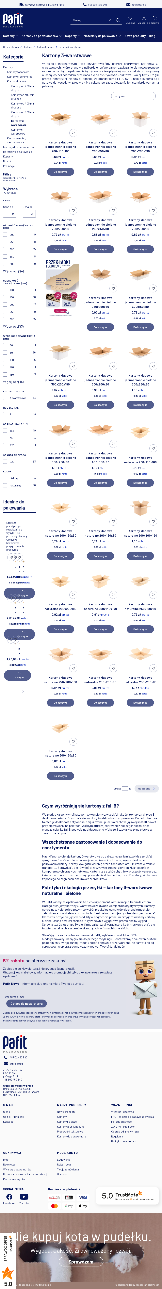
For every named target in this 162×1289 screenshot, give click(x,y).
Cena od (8, 206)
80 (11, 352)
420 (12, 445)
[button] (117, 20)
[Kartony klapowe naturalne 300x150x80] (60, 728)
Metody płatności (121, 1121)
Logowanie (63, 1159)
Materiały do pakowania (17, 151)
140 (12, 290)
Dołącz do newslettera (26, 1003)
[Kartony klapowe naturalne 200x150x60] (60, 508)
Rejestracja (64, 1164)
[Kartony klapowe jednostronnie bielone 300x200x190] (60, 353)
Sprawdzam (81, 1262)
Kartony (28, 46)
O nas (6, 1111)
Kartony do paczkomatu (71, 1136)
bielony (14, 478)
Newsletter (9, 1164)
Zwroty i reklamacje (123, 1126)
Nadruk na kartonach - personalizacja (25, 1174)
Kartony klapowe (45, 46)
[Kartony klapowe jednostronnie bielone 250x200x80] (140, 197)
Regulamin (117, 1136)
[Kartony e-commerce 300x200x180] (23, 561)
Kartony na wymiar (14, 1179)
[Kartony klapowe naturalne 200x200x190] (140, 508)
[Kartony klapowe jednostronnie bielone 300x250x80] (140, 353)
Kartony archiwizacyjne (70, 1126)
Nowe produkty (66, 1111)
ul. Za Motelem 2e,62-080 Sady (13, 1072)
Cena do (28, 206)
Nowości (8, 161)
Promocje (9, 166)
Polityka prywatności (124, 1141)
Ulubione (62, 1174)
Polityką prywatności (60, 1020)
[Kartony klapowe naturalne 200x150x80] (100, 508)
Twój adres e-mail (13, 996)
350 (12, 256)
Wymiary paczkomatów (17, 1169)
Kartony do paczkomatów (18, 147)
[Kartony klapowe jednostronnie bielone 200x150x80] (100, 119)
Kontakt (8, 1121)
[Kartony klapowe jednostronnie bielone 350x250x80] (60, 430)
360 (12, 438)
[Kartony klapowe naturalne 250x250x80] (140, 655)
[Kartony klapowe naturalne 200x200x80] (60, 581)
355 (12, 430)
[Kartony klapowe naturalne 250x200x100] (60, 655)
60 (11, 345)
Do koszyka (23, 593)
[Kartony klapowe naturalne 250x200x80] (100, 655)
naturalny (15, 485)
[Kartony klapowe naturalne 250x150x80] (140, 581)
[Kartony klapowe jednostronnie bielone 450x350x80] (100, 430)
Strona (117, 788)
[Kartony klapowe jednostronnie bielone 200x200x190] (140, 119)
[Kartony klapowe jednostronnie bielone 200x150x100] (60, 119)
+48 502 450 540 (12, 1079)
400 (12, 264)
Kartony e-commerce (19, 76)
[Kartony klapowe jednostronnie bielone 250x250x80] (100, 275)
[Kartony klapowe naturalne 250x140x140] (23, 602)
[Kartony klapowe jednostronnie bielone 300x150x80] (140, 275)
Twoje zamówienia (68, 1169)
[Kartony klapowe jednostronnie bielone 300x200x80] (19, 643)
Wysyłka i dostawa (122, 1111)
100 (12, 360)
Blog (5, 1159)
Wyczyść (11, 192)
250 (12, 242)
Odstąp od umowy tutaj (125, 1131)
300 (12, 249)
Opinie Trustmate (13, 1116)
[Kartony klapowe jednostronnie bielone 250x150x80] (100, 197)
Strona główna (11, 46)
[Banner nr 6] (60, 293)
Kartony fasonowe (18, 71)
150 (12, 297)
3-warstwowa (18, 398)
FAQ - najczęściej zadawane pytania (132, 1116)
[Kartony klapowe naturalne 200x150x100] (140, 433)
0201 (12, 461)
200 (12, 234)
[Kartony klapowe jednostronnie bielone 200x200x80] (60, 197)
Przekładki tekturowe (70, 1131)
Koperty (8, 156)
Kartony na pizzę (67, 1121)
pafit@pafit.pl (10, 1076)
